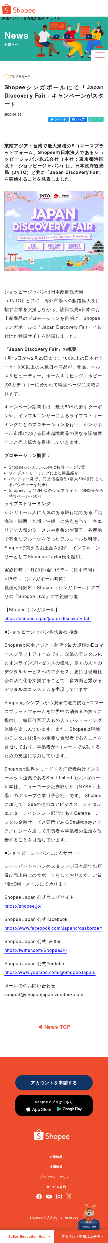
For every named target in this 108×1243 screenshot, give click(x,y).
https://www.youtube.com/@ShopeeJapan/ (50, 972)
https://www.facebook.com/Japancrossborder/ (53, 928)
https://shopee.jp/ (23, 906)
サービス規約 (56, 1187)
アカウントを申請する (54, 1082)
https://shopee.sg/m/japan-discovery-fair (47, 618)
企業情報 (56, 1157)
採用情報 (56, 1166)
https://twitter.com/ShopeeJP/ (35, 950)
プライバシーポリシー (56, 1177)
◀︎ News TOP (54, 1026)
